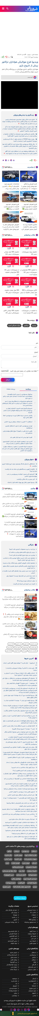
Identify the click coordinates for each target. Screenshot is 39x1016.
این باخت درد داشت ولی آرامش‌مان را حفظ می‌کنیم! (21, 803)
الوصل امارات (15, 863)
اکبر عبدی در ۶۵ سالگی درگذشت (26, 479)
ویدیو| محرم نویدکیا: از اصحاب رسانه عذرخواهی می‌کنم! (19, 789)
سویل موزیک (26, 647)
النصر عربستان (21, 875)
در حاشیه (14, 917)
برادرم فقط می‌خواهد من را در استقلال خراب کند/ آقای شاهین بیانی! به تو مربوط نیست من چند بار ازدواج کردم (21, 152)
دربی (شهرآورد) (9, 875)
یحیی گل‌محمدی (12, 941)
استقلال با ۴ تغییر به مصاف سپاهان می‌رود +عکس (18, 422)
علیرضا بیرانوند (31, 871)
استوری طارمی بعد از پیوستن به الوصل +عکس (22, 792)
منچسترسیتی (13, 988)
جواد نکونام (14, 943)
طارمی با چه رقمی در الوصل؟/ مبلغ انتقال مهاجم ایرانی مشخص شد (17, 432)
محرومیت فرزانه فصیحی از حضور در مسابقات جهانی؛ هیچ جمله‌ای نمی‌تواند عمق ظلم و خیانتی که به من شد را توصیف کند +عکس (17, 449)
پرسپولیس (25, 851)
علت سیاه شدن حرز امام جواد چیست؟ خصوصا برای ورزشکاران (21, 577)
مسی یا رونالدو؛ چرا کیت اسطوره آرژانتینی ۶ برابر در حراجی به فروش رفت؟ (20, 717)
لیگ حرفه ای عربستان (9, 871)
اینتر (7, 863)
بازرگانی (31, 545)
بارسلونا (34, 986)
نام (37, 343)
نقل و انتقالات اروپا (30, 855)
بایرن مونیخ (6, 887)
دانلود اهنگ (17, 647)
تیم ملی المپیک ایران (30, 879)
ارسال (8, 380)
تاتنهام (34, 993)
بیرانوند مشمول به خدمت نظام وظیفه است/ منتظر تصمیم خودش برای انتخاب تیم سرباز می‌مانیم (19, 810)
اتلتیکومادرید (32, 981)
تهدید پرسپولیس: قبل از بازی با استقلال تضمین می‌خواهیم (18, 427)
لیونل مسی (25, 863)
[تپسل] (1, 1010)
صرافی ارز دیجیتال (33, 651)
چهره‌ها (15, 915)
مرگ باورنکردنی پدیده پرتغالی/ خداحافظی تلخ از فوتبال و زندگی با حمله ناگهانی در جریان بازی (20, 775)
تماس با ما (33, 912)
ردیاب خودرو (19, 644)
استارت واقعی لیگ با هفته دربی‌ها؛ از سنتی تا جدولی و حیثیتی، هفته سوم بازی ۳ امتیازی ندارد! (20, 674)
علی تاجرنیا (18, 859)
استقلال (34, 851)
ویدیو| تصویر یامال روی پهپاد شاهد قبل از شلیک (20, 482)
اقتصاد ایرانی (9, 651)
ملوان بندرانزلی (32, 970)
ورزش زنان (14, 912)
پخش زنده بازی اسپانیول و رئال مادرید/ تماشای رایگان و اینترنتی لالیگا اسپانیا (20, 712)
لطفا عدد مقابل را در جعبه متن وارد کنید (24, 371)
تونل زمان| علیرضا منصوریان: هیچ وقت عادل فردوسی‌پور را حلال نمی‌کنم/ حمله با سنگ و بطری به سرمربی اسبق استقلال (20, 753)
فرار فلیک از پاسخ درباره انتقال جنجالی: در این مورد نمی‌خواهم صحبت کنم (22, 838)
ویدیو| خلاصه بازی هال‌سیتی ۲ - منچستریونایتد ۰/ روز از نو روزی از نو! (20, 799)
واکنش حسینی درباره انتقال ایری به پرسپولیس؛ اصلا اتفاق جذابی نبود (17, 417)
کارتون (15, 920)
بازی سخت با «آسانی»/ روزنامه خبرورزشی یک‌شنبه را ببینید (21, 669)
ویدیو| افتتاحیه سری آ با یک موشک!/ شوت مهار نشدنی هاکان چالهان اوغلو (20, 696)
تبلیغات (34, 915)
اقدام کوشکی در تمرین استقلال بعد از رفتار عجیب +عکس (19, 726)
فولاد (34, 962)
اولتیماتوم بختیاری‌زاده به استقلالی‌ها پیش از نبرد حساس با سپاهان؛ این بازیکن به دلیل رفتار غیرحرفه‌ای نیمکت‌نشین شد (17, 403)
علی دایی (33, 938)
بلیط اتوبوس (17, 651)
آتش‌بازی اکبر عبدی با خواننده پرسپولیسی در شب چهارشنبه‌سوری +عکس (22, 475)
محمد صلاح (14, 957)
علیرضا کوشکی (32, 883)
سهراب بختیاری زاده (30, 859)
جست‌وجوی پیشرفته (30, 922)
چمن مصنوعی (34, 644)
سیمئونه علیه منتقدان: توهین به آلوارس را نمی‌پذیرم (20, 822)
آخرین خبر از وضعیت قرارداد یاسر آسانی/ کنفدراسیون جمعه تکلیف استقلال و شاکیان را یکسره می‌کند (17, 442)
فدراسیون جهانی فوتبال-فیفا (21, 887)
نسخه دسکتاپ (20, 898)
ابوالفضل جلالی (16, 879)
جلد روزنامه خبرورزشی (11, 922)
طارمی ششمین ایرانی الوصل (27, 806)
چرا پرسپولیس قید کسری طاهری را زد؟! (24, 771)
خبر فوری (26, 644)
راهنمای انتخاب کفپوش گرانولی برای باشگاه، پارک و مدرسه (19, 563)
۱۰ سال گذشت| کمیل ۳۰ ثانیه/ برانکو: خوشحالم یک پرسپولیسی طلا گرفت (21, 743)
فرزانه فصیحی (13, 934)
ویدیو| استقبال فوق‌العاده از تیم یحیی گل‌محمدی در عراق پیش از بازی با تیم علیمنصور (20, 722)
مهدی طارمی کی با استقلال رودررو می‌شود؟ (23, 833)
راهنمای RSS (32, 920)
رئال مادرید (8, 855)
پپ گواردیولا (13, 962)
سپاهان (16, 851)
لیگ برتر (21, 871)
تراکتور (26, 325)
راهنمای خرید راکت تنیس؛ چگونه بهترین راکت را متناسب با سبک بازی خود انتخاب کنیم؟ (19, 559)
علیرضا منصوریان (31, 867)
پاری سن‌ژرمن (32, 991)
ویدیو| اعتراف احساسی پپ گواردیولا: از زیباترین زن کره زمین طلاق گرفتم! (20, 780)
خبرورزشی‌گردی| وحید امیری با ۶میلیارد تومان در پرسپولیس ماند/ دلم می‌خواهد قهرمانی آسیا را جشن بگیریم (17, 410)
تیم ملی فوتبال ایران (11, 910)
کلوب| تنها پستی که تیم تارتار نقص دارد (21, 437)
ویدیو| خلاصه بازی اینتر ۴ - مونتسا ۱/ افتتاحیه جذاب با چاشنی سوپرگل (20, 701)
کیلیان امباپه (13, 953)
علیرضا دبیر (33, 941)
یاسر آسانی (8, 859)
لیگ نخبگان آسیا (14, 325)
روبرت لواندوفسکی (12, 965)
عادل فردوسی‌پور (12, 931)
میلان (15, 993)
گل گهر (34, 965)
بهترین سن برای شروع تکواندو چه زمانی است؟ (22, 555)
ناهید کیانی (14, 938)
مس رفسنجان (32, 967)
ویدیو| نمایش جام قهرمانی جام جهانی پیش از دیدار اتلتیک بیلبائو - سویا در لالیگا (21, 763)
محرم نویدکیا (32, 875)
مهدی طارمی (18, 855)
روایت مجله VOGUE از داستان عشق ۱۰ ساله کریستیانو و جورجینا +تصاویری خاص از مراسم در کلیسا (20, 140)
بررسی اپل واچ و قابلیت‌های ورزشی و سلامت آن (22, 552)
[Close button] (38, 1010)
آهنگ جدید (11, 644)
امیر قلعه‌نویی (13, 936)
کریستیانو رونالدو (18, 867)
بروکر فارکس (34, 647)
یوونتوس (14, 996)
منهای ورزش (29, 459)
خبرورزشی (31, 9)
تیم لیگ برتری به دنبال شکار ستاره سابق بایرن (22, 819)
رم (16, 983)
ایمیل (36, 352)
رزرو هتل (24, 651)
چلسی (34, 996)
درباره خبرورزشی (31, 910)
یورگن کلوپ (13, 960)
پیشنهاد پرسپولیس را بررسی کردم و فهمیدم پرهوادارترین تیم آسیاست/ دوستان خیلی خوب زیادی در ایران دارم (17, 396)
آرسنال (34, 863)
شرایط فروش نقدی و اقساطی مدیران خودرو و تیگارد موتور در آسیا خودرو (19, 567)
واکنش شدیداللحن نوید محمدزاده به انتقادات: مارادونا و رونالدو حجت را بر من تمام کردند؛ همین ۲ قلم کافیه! (20, 135)
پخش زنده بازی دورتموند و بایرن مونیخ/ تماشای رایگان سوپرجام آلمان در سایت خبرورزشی (20, 733)
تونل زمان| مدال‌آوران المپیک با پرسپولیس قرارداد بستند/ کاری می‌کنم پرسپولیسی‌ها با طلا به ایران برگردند (20, 707)
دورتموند (14, 979)
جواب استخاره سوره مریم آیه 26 (26, 581)
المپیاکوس (21, 883)
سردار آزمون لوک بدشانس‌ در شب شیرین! (23, 767)
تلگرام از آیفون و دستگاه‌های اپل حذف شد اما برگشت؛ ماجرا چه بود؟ (21, 470)
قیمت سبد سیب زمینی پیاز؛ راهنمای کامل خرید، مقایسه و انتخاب (18, 572)
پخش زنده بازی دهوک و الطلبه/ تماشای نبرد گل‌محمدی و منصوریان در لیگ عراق (20, 748)
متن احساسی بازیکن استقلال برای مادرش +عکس (21, 795)
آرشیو (34, 917)
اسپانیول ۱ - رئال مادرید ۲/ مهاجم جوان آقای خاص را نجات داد (20, 664)
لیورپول (15, 986)
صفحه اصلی (35, 54)
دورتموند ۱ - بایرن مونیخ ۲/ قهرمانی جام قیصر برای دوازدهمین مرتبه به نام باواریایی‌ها (22, 684)
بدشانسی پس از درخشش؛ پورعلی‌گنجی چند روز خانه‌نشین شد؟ (19, 815)
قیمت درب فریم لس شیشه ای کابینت (24, 584)
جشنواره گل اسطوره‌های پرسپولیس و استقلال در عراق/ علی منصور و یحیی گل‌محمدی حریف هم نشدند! (19, 679)
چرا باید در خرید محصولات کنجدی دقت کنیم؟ (22, 549)
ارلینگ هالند (13, 970)
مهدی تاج (33, 936)
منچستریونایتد (10, 883)
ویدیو (29, 54)
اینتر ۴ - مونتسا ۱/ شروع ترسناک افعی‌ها (23, 729)
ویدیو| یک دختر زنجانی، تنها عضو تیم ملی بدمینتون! (19, 830)
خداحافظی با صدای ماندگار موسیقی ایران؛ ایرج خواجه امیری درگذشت (19, 465)
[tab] (28, 389)
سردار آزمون (33, 931)
